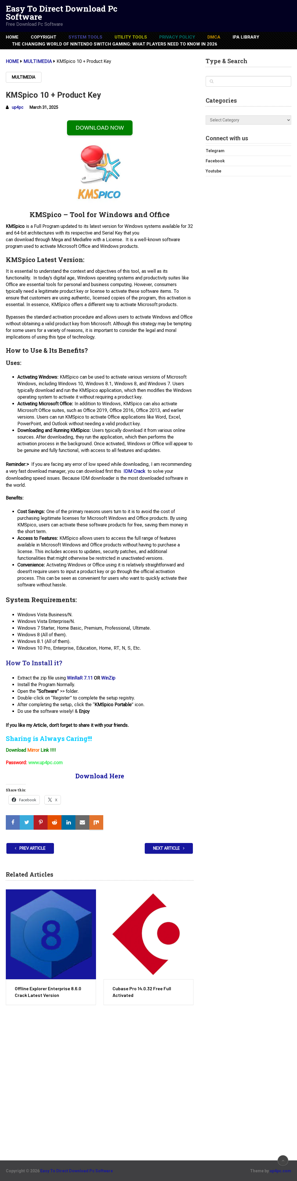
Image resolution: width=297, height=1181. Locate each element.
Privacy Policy (177, 37)
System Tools (85, 37)
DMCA (213, 37)
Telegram (215, 150)
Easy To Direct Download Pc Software (61, 13)
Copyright (43, 37)
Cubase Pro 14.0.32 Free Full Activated (142, 992)
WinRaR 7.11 (80, 678)
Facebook (215, 161)
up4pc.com (280, 1171)
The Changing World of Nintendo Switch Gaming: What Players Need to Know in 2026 (114, 44)
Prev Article (32, 848)
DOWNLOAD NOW (100, 128)
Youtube (213, 171)
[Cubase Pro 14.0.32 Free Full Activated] (148, 934)
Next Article (167, 848)
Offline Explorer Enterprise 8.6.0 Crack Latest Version (48, 992)
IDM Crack (134, 471)
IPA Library (246, 37)
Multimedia (23, 77)
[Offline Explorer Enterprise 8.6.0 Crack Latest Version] (51, 934)
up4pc (17, 107)
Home (12, 37)
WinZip (108, 678)
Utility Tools (131, 37)
